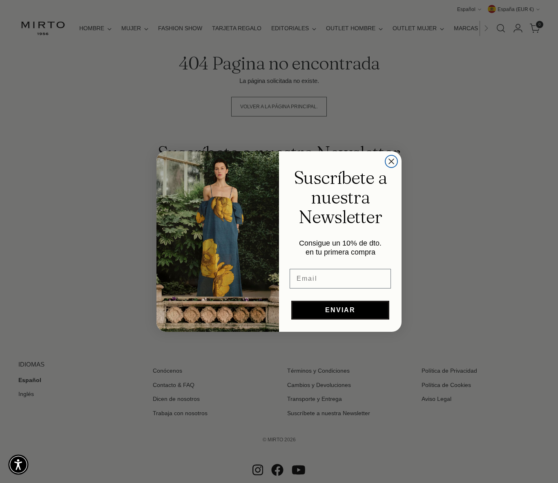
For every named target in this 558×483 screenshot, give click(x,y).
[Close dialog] (391, 161)
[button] (18, 464)
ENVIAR (340, 309)
